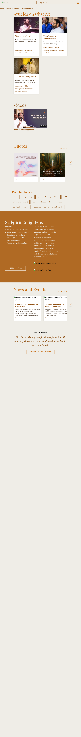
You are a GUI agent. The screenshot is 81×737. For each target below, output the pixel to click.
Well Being (47, 197)
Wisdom (9, 8)
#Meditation (53, 50)
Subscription (15, 268)
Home (2, 8)
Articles (16, 8)
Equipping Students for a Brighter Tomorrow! (54, 305)
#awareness (19, 50)
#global (57, 47)
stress (26, 207)
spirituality (17, 207)
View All (61, 148)
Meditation (42, 202)
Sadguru (59, 202)
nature (46, 207)
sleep (15, 197)
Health (65, 197)
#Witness (34, 53)
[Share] (16, 179)
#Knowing (46, 50)
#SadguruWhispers (40, 332)
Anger (31, 197)
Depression (36, 207)
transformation (57, 207)
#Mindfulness (19, 53)
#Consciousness (48, 47)
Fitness (56, 197)
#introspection (28, 50)
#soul (45, 53)
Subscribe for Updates (40, 352)
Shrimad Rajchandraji (20, 202)
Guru (33, 202)
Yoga (38, 197)
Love (51, 202)
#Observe (27, 53)
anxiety (23, 197)
